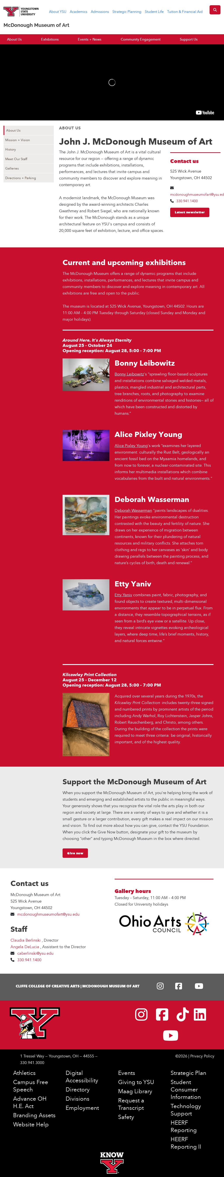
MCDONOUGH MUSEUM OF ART (111, 986)
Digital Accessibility (82, 1076)
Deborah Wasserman (133, 510)
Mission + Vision (17, 139)
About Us (14, 39)
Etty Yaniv (123, 595)
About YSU (57, 11)
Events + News (89, 39)
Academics (78, 11)
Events (126, 1072)
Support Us (189, 39)
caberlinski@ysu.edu (35, 953)
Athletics (24, 1072)
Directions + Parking (20, 177)
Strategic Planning (126, 11)
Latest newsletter (190, 212)
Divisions (77, 1098)
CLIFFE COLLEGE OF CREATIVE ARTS (48, 986)
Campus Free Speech (30, 1085)
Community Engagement (141, 39)
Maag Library (135, 1091)
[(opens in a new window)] (161, 987)
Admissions (100, 11)
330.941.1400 (187, 201)
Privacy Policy (202, 1056)
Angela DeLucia (25, 947)
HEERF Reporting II (186, 1142)
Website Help (31, 1124)
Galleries (12, 168)
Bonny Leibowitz (129, 374)
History (10, 149)
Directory (78, 1089)
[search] (215, 9)
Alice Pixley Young (131, 445)
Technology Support (186, 1109)
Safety (126, 1116)
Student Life (154, 11)
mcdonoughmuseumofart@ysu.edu (48, 914)
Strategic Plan (188, 1072)
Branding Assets (34, 1115)
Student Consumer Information (186, 1089)
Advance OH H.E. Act (30, 1102)
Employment (82, 1107)
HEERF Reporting (184, 1126)
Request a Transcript (131, 1104)
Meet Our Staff (16, 158)
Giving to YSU (136, 1081)
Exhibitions (50, 39)
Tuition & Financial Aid (185, 11)
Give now (75, 853)
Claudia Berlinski (26, 940)
